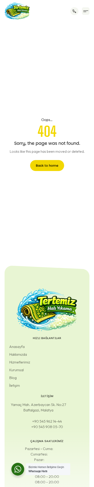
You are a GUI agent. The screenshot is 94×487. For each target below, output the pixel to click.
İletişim (14, 385)
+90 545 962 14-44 (47, 421)
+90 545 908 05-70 (47, 426)
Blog (13, 377)
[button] (85, 11)
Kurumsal (16, 370)
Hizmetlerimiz (19, 362)
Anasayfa (17, 346)
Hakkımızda (18, 354)
